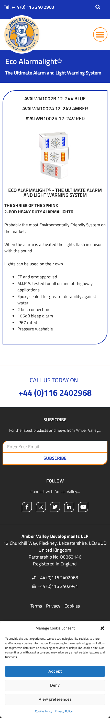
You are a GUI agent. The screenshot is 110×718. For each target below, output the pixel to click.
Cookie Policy (43, 711)
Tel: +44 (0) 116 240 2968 (29, 7)
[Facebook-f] (27, 507)
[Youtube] (83, 507)
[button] (102, 628)
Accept (55, 671)
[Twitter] (55, 507)
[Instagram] (41, 507)
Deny (55, 685)
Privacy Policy (64, 711)
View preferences (55, 699)
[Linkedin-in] (69, 507)
